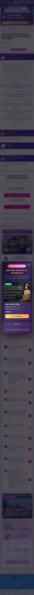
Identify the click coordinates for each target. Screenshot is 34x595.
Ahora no (17, 324)
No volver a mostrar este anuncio (17, 329)
